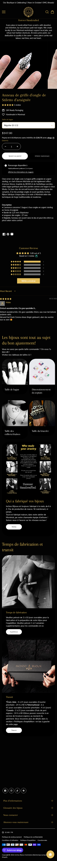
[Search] (47, 12)
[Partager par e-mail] (12, 234)
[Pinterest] (23, 790)
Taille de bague (12, 389)
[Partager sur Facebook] (4, 234)
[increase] (17, 146)
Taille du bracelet (40, 431)
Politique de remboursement (12, 837)
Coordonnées (42, 840)
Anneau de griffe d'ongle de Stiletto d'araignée (24, 97)
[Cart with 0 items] (52, 12)
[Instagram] (11, 790)
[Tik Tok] (17, 790)
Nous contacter (10, 815)
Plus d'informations (12, 800)
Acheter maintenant (42, 156)
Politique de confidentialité (33, 837)
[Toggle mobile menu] (12, 12)
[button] (52, 12)
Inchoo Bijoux (20, 855)
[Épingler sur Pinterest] (8, 234)
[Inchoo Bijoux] (28, 12)
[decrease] (5, 146)
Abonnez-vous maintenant (15, 822)
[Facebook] (5, 790)
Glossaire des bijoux (13, 808)
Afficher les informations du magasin (21, 172)
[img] (5, 299)
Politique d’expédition (28, 840)
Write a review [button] (28, 281)
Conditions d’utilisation (10, 840)
